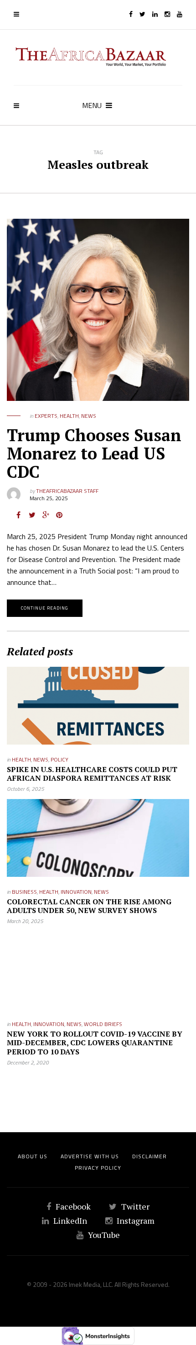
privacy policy (98, 1167)
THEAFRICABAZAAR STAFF (67, 490)
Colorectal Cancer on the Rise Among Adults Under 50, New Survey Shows (89, 906)
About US (32, 1156)
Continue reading (44, 608)
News (88, 415)
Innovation (76, 891)
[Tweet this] (32, 515)
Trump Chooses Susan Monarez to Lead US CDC (94, 453)
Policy (59, 759)
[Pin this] (59, 515)
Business (24, 891)
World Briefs (103, 1024)
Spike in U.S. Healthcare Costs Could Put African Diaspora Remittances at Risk (92, 773)
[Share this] (18, 515)
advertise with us (90, 1156)
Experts (46, 415)
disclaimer (149, 1156)
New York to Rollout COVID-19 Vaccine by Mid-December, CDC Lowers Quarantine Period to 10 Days (94, 1042)
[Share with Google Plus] (45, 515)
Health (69, 415)
